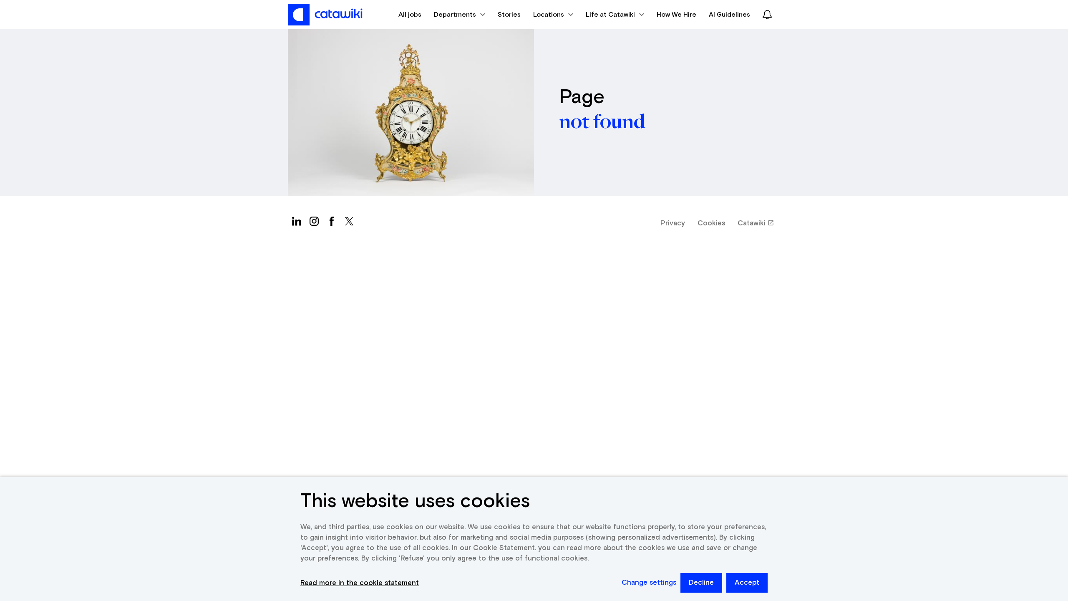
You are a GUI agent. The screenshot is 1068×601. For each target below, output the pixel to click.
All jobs (409, 14)
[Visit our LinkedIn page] (296, 223)
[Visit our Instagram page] (314, 223)
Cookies (711, 223)
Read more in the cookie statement (359, 583)
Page (582, 97)
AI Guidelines (729, 14)
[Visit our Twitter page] (349, 223)
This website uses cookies (415, 501)
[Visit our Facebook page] (331, 223)
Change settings (649, 582)
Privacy (672, 223)
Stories (509, 14)
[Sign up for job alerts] (767, 14)
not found (602, 122)
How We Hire (676, 14)
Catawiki (752, 223)
